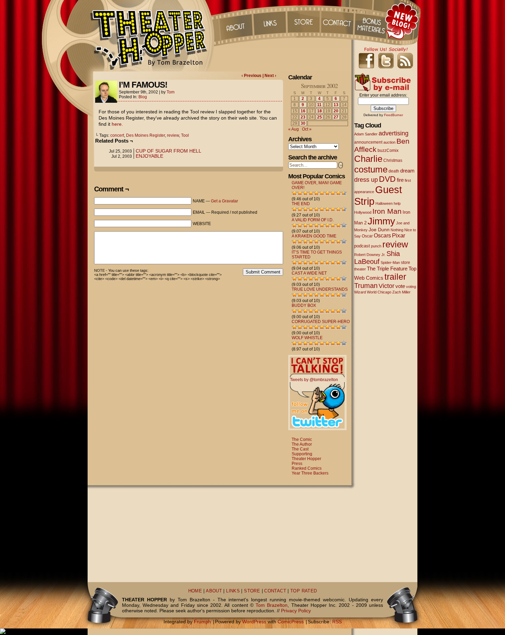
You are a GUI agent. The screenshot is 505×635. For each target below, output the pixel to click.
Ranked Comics (307, 468)
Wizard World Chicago (372, 292)
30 (303, 123)
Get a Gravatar (224, 201)
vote (400, 286)
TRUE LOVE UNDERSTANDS (320, 289)
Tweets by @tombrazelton (314, 379)
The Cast (300, 449)
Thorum (372, 20)
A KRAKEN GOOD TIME (314, 236)
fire (400, 180)
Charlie (368, 159)
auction (389, 142)
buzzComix (388, 150)
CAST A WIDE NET (309, 273)
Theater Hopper (153, 35)
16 (303, 111)
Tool (185, 135)
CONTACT (275, 591)
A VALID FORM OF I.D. (313, 220)
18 (319, 111)
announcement (368, 142)
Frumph (202, 621)
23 (303, 117)
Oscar (367, 236)
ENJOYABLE (149, 156)
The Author (302, 444)
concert (117, 135)
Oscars (382, 235)
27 (336, 117)
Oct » (307, 129)
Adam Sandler (366, 134)
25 (319, 117)
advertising (393, 133)
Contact (338, 20)
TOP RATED (303, 591)
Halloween (384, 203)
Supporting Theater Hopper (306, 456)
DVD (387, 179)
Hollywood (362, 212)
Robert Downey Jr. (369, 255)
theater (360, 269)
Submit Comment (263, 272)
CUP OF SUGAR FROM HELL (168, 151)
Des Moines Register (145, 135)
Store (304, 20)
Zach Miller (401, 292)
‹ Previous (252, 75)
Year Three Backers (310, 473)
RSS (337, 621)
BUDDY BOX (304, 305)
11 (319, 104)
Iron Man (387, 211)
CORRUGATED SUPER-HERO (321, 321)
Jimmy (381, 220)
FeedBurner (393, 115)
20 (336, 111)
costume (371, 169)
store (405, 262)
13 (336, 104)
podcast (362, 245)
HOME (195, 591)
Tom (171, 92)
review (173, 135)
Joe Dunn (379, 229)
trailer (395, 276)
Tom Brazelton (272, 605)
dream (407, 171)
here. (117, 124)
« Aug (293, 129)
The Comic (302, 439)
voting (411, 287)
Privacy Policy (296, 610)
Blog (142, 96)
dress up (366, 179)
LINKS (233, 591)
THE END (301, 203)
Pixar (398, 235)
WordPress (254, 621)
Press (297, 463)
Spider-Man (390, 262)
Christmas (392, 160)
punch (376, 246)
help (397, 203)
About (235, 20)
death (394, 171)
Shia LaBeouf (377, 257)
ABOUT (214, 591)
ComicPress (291, 621)
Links (269, 20)
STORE (252, 591)
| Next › (269, 75)
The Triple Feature (387, 268)
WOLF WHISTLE (307, 337)
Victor (386, 285)
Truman (366, 285)
